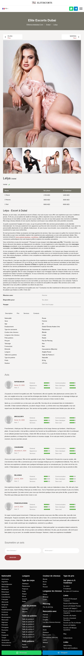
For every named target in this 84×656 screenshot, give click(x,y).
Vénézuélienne (6, 642)
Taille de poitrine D (28, 627)
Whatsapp (23, 653)
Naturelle (45, 357)
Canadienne (5, 594)
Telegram (64, 653)
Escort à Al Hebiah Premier (72, 606)
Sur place (66, 586)
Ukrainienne (5, 640)
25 (43, 324)
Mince (24, 596)
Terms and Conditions (70, 648)
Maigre (24, 594)
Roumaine (5, 630)
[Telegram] (76, 9)
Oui (44, 646)
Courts (45, 594)
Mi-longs (45, 597)
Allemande (5, 602)
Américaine (5, 579)
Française (5, 599)
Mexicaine (5, 615)
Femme (44, 321)
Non (43, 346)
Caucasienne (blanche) (49, 349)
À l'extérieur (67, 588)
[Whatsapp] (71, 9)
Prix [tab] (18, 313)
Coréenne (5, 612)
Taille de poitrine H (28, 637)
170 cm (44, 363)
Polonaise (5, 625)
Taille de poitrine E (28, 629)
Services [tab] (26, 313)
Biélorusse (5, 587)
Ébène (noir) (47, 635)
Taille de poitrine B (28, 622)
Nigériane (5, 622)
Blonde (44, 332)
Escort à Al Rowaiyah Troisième (70, 600)
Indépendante (67, 638)
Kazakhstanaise (7, 609)
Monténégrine (6, 617)
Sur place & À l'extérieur (71, 591)
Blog (64, 634)
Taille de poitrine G (28, 634)
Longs (44, 335)
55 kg (44, 360)
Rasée (44, 338)
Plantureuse (46, 329)
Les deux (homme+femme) (51, 622)
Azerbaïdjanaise (7, 584)
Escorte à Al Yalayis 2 (70, 608)
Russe (44, 318)
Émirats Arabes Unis (53, 326)
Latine (45, 640)
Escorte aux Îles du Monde (72, 622)
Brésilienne (5, 589)
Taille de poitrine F (28, 632)
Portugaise (5, 627)
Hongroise (5, 604)
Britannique (5, 592)
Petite (24, 591)
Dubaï (48, 25)
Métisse (45, 642)
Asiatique (46, 632)
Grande (24, 599)
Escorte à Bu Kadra (69, 615)
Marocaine (5, 620)
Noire (44, 584)
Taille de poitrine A (28, 619)
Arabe (45, 630)
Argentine (5, 581)
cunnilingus (34, 237)
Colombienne (6, 597)
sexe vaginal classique (23, 237)
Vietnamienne (6, 645)
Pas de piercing (47, 340)
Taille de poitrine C (48, 355)
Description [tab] (8, 313)
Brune (45, 581)
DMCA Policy (67, 645)
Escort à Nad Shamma (70, 603)
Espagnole (5, 635)
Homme (45, 614)
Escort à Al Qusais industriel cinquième (72, 612)
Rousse (45, 587)
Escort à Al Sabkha (69, 625)
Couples (45, 619)
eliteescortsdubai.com (35, 25)
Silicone (24, 611)
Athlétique (25, 583)
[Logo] (42, 2)
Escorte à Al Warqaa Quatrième (70, 629)
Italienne (4, 607)
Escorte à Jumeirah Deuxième (69, 619)
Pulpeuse (25, 589)
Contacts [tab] (36, 313)
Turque (4, 637)
